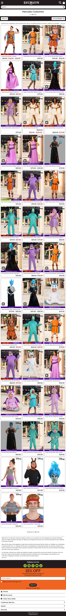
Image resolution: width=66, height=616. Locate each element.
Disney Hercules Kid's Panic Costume (10, 237)
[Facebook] (25, 565)
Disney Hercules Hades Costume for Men (54, 92)
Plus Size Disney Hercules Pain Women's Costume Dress (54, 237)
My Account (7, 595)
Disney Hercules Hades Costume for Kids (32, 309)
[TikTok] (40, 565)
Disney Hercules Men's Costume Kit (10, 524)
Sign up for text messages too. (12, 581)
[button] (64, 3)
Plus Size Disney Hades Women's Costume (9, 452)
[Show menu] (2, 2)
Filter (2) (4, 18)
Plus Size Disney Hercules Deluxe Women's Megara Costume (52, 380)
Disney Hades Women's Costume (52, 166)
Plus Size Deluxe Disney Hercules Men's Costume (54, 345)
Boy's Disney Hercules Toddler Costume (11, 201)
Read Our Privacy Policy (33, 588)
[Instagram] (33, 565)
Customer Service (7, 602)
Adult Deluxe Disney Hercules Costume (32, 56)
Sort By (57, 18)
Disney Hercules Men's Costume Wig (31, 524)
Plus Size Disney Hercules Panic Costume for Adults (32, 345)
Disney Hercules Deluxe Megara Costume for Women (11, 166)
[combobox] (31, 7)
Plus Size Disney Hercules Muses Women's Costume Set (30, 127)
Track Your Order (9, 599)
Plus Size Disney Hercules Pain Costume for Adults (11, 380)
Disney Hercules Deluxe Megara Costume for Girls (32, 166)
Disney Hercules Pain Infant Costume (10, 416)
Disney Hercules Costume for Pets (9, 345)
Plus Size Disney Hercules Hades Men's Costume (11, 273)
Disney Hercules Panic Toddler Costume (32, 452)
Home (5, 591)
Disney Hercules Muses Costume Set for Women (54, 127)
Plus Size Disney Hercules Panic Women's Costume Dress (32, 416)
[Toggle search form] (60, 3)
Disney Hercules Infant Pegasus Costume (54, 309)
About (3, 606)
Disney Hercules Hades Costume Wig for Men (54, 488)
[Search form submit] (63, 7)
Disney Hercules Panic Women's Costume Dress (32, 92)
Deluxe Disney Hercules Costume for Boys (54, 273)
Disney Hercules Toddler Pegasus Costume (31, 380)
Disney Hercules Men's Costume (9, 56)
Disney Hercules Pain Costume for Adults (32, 201)
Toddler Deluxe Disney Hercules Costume (54, 201)
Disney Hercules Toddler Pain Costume (54, 416)
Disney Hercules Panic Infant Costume (53, 452)
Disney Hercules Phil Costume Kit (31, 488)
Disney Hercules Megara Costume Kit (10, 488)
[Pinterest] (29, 565)
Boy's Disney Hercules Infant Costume (53, 56)
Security (4, 610)
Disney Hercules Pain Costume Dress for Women (11, 127)
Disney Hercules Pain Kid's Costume (31, 273)
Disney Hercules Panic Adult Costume (32, 237)
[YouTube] (37, 565)
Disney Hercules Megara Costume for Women (10, 92)
